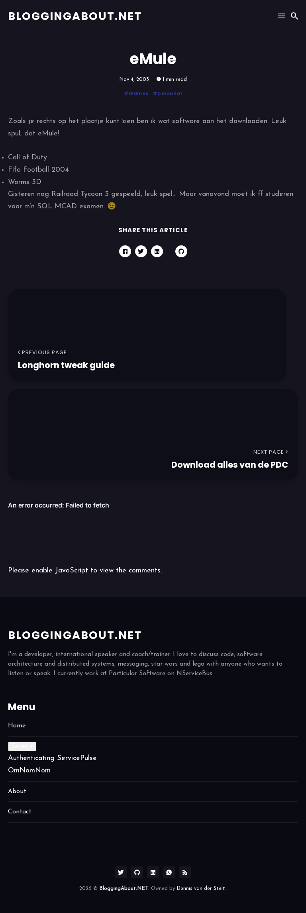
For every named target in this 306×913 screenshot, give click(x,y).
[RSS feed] (185, 872)
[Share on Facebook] (125, 251)
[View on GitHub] (181, 251)
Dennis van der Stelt (201, 888)
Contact (19, 812)
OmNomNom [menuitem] (29, 770)
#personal (167, 93)
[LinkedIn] (153, 872)
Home (17, 726)
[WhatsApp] (169, 872)
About (17, 791)
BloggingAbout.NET (75, 16)
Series (22, 746)
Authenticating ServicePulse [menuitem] (52, 758)
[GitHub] (137, 872)
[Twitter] (121, 872)
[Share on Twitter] (141, 251)
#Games (136, 93)
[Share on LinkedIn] (157, 251)
